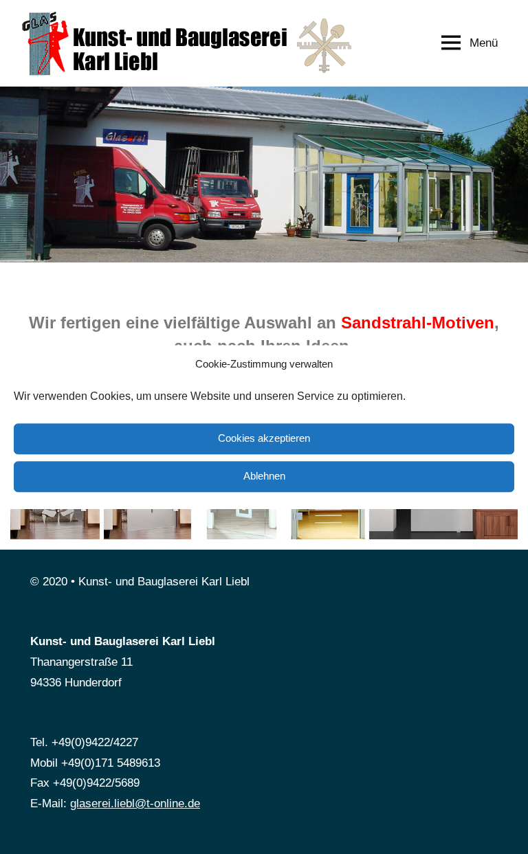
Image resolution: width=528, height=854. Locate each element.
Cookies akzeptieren (264, 439)
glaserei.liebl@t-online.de (135, 803)
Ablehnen (264, 476)
